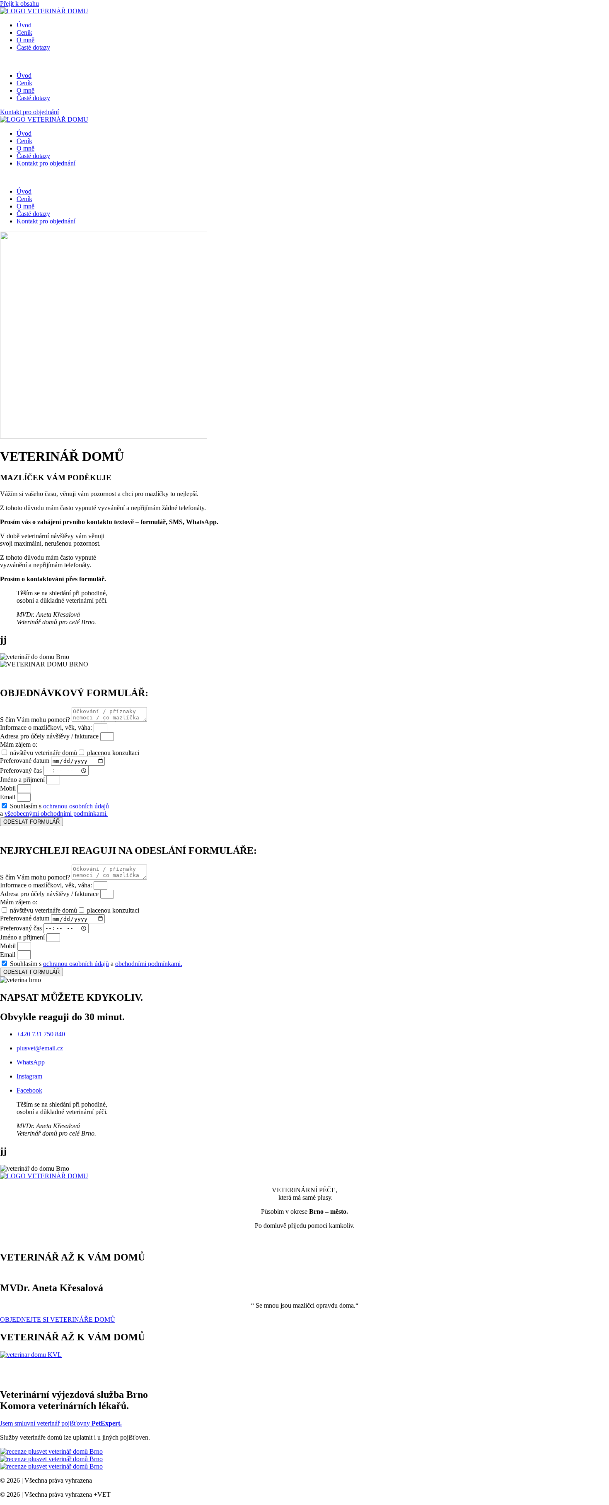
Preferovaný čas (22, 770)
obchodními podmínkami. (148, 963)
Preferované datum (25, 760)
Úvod (24, 25)
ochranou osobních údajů (76, 806)
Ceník (24, 32)
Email (8, 796)
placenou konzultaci (113, 752)
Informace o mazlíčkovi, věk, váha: (47, 727)
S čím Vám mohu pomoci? (36, 719)
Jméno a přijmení (23, 779)
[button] (304, 61)
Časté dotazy (33, 47)
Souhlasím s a (54, 810)
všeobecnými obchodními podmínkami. (56, 813)
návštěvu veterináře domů (43, 752)
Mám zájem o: (18, 744)
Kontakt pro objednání (46, 163)
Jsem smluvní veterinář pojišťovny (61, 1423)
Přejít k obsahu (19, 3)
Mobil (8, 788)
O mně (25, 39)
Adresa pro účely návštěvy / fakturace (50, 736)
